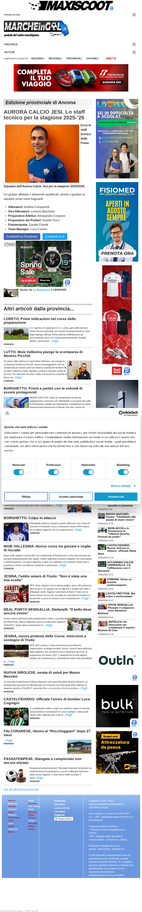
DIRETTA (111, 58)
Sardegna (32, 812)
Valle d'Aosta (34, 806)
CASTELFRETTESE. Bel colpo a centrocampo (120, 595)
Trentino (32, 821)
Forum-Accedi (16, 15)
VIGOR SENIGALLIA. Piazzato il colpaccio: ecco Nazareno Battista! (116, 609)
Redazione (59, 801)
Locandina (59, 811)
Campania (12, 809)
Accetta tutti (116, 496)
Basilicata (12, 804)
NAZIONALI (37, 58)
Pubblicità (59, 815)
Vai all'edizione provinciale (21, 789)
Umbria (31, 826)
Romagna (12, 815)
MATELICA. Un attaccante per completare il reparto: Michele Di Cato (117, 626)
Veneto (31, 829)
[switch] (53, 472)
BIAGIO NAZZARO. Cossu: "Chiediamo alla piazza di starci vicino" (121, 516)
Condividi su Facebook (22, 236)
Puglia (31, 809)
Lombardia (13, 829)
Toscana (32, 818)
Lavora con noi (62, 808)
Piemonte (32, 804)
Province (15, 44)
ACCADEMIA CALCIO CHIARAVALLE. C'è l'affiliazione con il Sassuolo (115, 566)
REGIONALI (55, 58)
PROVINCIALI (74, 58)
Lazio (10, 823)
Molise (31, 801)
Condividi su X (55, 236)
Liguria (11, 826)
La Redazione (42, 289)
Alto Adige (33, 823)
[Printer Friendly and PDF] (10, 244)
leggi (55, 340)
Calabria (12, 806)
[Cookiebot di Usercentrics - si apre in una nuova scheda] (121, 413)
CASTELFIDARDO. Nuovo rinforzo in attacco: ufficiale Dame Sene (117, 549)
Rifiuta (26, 496)
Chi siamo (59, 804)
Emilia (11, 812)
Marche (11, 832)
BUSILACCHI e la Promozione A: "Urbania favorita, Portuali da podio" (114, 532)
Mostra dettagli (121, 485)
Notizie (14, 52)
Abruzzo (11, 801)
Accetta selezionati (71, 496)
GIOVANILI (92, 58)
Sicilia (31, 815)
